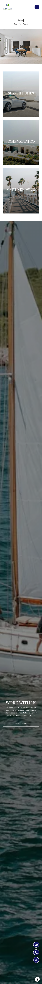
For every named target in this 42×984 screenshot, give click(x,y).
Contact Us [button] (21, 724)
